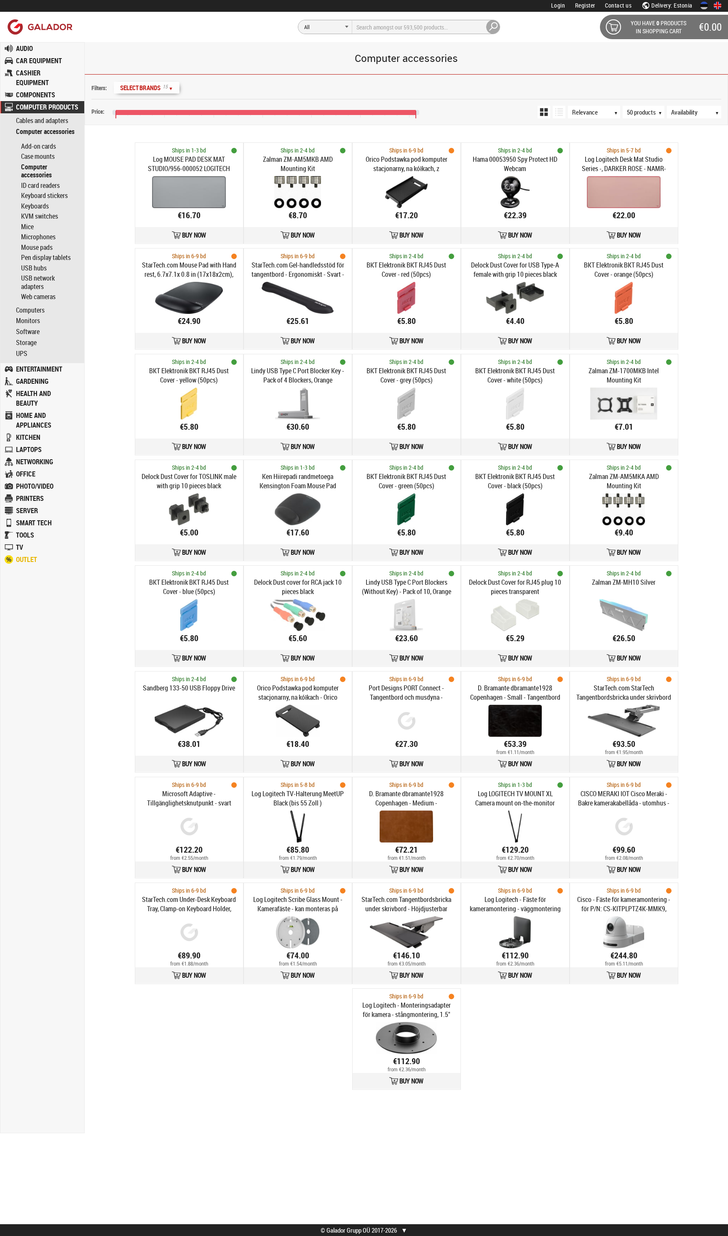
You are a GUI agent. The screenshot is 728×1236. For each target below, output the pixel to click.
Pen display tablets (46, 257)
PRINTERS (30, 498)
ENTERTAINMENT (39, 369)
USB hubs (34, 268)
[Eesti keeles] (704, 5)
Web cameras (38, 296)
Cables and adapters (42, 120)
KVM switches (39, 216)
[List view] (559, 112)
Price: (97, 111)
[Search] (493, 27)
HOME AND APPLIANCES (33, 420)
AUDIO (24, 48)
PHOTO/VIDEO (35, 486)
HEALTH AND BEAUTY (33, 398)
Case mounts (38, 156)
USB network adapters (38, 282)
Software (28, 331)
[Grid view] (544, 112)
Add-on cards (38, 146)
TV (19, 547)
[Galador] (39, 26)
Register (585, 5)
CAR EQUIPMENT (39, 60)
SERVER (27, 510)
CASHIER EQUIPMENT (32, 77)
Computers (30, 310)
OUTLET (26, 559)
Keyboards (35, 206)
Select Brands (146, 87)
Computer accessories (45, 131)
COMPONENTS (35, 94)
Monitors (28, 320)
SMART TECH (34, 522)
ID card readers (40, 185)
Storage (26, 342)
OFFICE (25, 474)
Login (558, 5)
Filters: (99, 88)
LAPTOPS (29, 449)
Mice (27, 226)
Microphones (38, 236)
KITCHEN (28, 437)
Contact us (618, 5)
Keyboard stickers (44, 195)
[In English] (717, 5)
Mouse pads (37, 247)
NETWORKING (34, 461)
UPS (21, 353)
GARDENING (32, 381)
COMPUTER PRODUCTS (47, 107)
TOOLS (25, 535)
